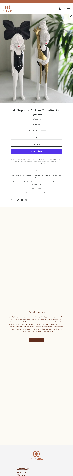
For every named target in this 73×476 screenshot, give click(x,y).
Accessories (23, 469)
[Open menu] (68, 8)
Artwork (21, 472)
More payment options (36, 156)
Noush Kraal (37, 119)
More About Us (36, 340)
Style (28, 130)
